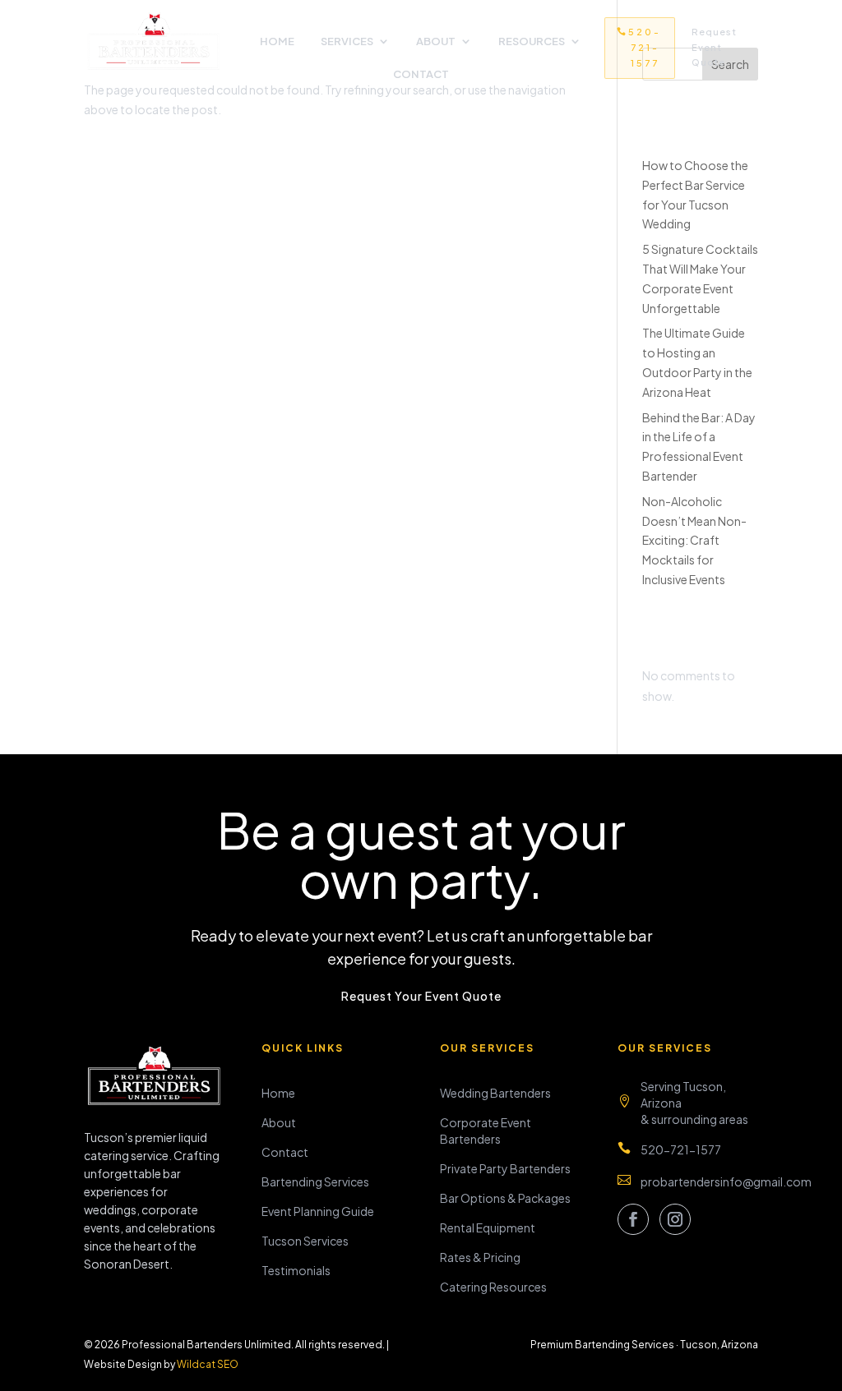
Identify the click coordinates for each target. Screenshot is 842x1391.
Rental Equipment (487, 1227)
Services (347, 41)
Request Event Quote (714, 46)
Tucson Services (305, 1240)
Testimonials (296, 1270)
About (436, 41)
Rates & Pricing (480, 1257)
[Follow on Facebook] (633, 1219)
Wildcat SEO (207, 1364)
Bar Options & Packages (505, 1198)
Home (277, 41)
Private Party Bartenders (505, 1168)
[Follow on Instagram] (675, 1219)
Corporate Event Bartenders (485, 1130)
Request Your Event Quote (421, 995)
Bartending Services (315, 1181)
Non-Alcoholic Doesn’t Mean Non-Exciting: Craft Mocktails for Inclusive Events (694, 540)
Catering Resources (493, 1286)
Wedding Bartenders (495, 1092)
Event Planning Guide (317, 1211)
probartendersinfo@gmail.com (726, 1181)
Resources (531, 41)
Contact (421, 74)
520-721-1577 (644, 46)
